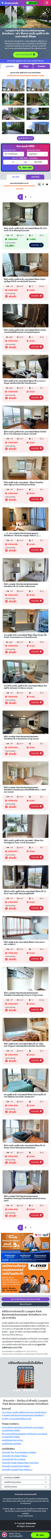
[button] (47, 3)
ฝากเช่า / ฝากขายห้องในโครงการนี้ (16, 1418)
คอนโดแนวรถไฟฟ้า (12, 1477)
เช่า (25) (15, 177)
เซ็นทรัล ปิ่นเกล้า (25, 1304)
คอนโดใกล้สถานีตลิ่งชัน (11, 1443)
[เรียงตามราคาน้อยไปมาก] (39, 184)
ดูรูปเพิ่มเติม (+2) (25, 138)
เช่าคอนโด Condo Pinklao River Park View (20, 1462)
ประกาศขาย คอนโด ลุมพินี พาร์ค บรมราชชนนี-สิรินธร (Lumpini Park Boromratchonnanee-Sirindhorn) (24, 1414)
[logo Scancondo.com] (10, 3)
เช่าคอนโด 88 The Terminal (14, 1459)
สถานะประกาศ (9, 150)
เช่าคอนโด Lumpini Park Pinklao (16, 1466)
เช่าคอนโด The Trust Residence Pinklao (19, 1452)
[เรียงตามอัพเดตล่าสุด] (47, 184)
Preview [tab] (41, 66)
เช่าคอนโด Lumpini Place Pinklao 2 (17, 1469)
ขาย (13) (35, 177)
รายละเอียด (35, 245)
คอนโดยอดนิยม (10, 1486)
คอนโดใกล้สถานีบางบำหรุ (12, 1440)
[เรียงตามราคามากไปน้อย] (43, 184)
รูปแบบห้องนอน (33, 150)
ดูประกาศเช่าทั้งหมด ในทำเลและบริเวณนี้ (25, 1299)
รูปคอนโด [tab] (10, 66)
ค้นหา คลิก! (27, 167)
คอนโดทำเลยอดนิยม (12, 1482)
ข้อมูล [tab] (26, 66)
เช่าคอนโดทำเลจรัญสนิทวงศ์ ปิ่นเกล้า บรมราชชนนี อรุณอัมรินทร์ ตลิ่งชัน (22, 1429)
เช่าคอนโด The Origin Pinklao (14, 1456)
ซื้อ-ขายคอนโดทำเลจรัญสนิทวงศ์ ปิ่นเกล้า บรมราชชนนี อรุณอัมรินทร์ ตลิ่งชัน (24, 1435)
